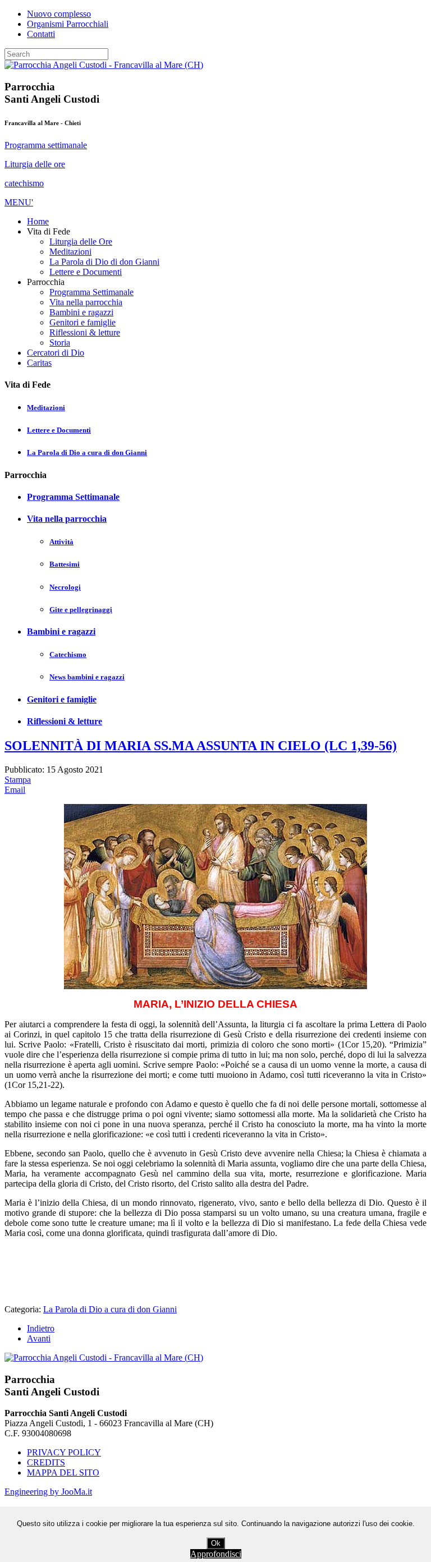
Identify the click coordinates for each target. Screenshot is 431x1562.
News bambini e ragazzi (87, 677)
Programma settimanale (45, 145)
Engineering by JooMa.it (48, 1491)
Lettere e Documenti (59, 430)
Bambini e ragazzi (61, 631)
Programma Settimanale (73, 497)
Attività (61, 541)
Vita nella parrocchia (67, 518)
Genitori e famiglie (62, 699)
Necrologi (65, 587)
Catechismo (67, 654)
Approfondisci (215, 1554)
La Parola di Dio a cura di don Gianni (87, 452)
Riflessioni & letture (64, 721)
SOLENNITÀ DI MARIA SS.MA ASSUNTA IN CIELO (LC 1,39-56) (200, 745)
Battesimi (64, 564)
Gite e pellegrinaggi (80, 609)
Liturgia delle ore (34, 164)
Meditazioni (46, 407)
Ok (216, 1543)
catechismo (24, 183)
